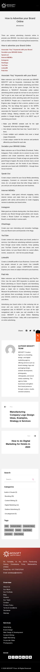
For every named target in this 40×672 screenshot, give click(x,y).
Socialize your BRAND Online (11, 52)
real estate (8, 534)
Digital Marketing (12, 505)
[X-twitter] (16, 657)
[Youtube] (20, 657)
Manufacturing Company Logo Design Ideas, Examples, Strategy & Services (22, 414)
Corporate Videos (29, 526)
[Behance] (23, 657)
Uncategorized (11, 513)
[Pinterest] (30, 657)
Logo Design (27, 530)
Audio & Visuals (10, 492)
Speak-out (5, 55)
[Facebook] (26, 331)
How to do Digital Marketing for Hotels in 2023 (18, 441)
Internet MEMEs (6, 57)
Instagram (4, 60)
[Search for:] (20, 479)
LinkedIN (4, 68)
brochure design (16, 526)
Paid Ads (4, 70)
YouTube (4, 65)
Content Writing (11, 500)
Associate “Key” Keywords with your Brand (16, 49)
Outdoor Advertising (12, 509)
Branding (20, 25)
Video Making (19, 534)
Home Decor (9, 530)
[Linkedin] (34, 331)
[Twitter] (30, 331)
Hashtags (4, 63)
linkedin (18, 530)
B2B (6, 526)
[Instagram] (13, 657)
